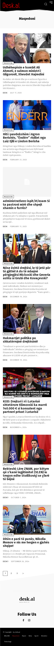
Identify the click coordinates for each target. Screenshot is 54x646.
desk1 (5, 498)
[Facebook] (23, 620)
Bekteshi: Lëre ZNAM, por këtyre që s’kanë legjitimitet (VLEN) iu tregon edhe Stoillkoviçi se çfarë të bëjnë (26, 474)
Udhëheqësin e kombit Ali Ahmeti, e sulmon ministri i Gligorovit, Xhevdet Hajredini (23, 70)
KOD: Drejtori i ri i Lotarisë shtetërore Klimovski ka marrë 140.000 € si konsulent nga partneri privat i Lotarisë (25, 406)
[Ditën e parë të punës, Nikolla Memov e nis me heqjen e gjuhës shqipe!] (27, 520)
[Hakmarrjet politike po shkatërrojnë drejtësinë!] (27, 319)
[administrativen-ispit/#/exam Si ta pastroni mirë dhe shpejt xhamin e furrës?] (27, 182)
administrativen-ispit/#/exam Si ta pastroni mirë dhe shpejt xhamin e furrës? (26, 204)
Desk (5, 93)
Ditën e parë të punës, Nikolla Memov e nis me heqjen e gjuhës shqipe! (26, 542)
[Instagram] (29, 620)
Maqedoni (8, 63)
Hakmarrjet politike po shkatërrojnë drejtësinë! (20, 339)
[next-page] (23, 573)
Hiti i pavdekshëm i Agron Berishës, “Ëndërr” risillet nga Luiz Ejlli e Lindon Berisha (24, 137)
